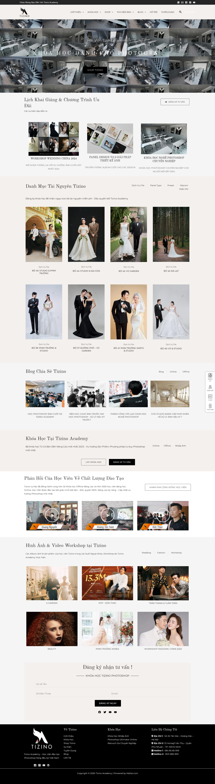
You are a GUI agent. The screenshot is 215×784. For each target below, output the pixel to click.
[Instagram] (190, 2)
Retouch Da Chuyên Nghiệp (122, 743)
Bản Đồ (210, 390)
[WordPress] (48, 765)
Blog (140, 12)
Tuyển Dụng (167, 12)
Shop (107, 12)
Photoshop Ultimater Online (122, 739)
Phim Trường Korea (107, 649)
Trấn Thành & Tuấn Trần (163, 603)
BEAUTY (52, 649)
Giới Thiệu (75, 12)
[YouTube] (194, 2)
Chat (210, 400)
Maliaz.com (132, 773)
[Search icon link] (180, 12)
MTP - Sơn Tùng (107, 603)
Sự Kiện (67, 747)
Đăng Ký (210, 380)
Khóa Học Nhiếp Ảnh (118, 736)
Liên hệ (67, 757)
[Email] (182, 2)
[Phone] (178, 2)
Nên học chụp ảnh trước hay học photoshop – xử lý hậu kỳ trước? (87, 417)
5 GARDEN (51, 603)
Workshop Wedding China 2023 (163, 649)
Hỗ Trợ (153, 12)
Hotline (210, 410)
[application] (82, 12)
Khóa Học (93, 12)
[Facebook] (186, 2)
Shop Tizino (69, 743)
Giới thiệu (69, 736)
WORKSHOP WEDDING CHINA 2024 (54, 158)
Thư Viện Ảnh (124, 12)
